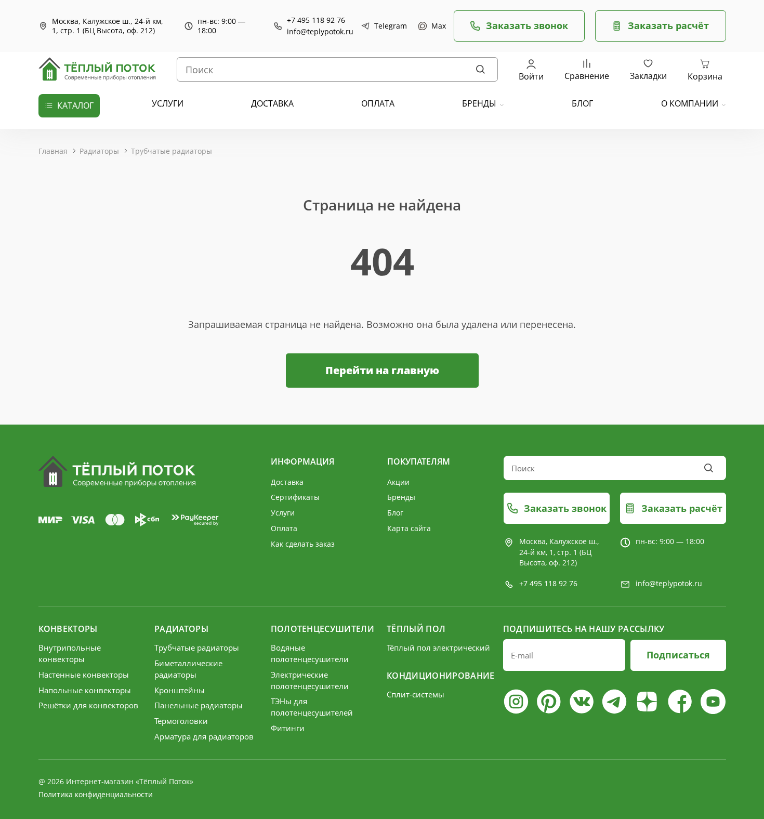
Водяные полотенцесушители (310, 653)
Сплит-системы (415, 694)
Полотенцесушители (322, 629)
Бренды (479, 103)
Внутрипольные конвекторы (69, 653)
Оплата (284, 528)
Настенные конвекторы (83, 674)
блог (582, 103)
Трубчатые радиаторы (171, 151)
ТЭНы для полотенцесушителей (312, 707)
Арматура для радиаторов (204, 736)
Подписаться (678, 655)
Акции (398, 482)
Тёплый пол (416, 629)
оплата (377, 103)
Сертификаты (295, 497)
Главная (53, 151)
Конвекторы (68, 629)
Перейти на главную (382, 370)
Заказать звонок (527, 25)
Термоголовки (181, 721)
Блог (395, 513)
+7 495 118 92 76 (316, 20)
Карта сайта (409, 528)
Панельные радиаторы (198, 705)
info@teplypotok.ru (320, 31)
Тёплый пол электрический (438, 647)
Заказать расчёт (668, 25)
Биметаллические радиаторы (188, 669)
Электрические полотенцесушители (310, 680)
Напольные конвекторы (84, 690)
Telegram (388, 26)
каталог (75, 105)
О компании (689, 103)
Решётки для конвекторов (88, 705)
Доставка (287, 482)
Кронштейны (179, 690)
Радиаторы (99, 151)
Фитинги (288, 728)
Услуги (283, 513)
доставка (272, 103)
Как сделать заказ (303, 544)
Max (437, 26)
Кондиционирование (440, 675)
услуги (167, 103)
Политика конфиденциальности (95, 794)
